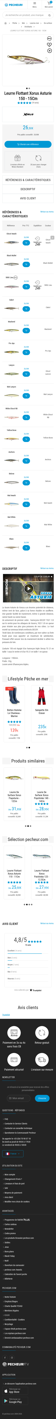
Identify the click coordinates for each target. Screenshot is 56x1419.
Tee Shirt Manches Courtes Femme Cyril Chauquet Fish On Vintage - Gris (41, 713)
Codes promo (10, 1233)
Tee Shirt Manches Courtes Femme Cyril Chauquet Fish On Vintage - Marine (14, 713)
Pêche (14, 23)
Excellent (15, 951)
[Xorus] (28, 114)
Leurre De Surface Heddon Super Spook (14, 873)
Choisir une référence (29, 144)
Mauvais (14, 978)
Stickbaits (28, 27)
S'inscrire (42, 1098)
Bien (12, 958)
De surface (48, 23)
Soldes (7, 1242)
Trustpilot (6, 1015)
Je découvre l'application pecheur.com (20, 1383)
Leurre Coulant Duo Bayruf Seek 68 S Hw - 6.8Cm (28, 795)
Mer (23, 23)
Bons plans (9, 1251)
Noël (7, 1260)
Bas (12, 972)
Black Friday (10, 1256)
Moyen (13, 964)
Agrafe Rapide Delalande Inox (41, 872)
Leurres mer (34, 23)
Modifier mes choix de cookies (17, 1201)
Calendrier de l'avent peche (16, 1274)
